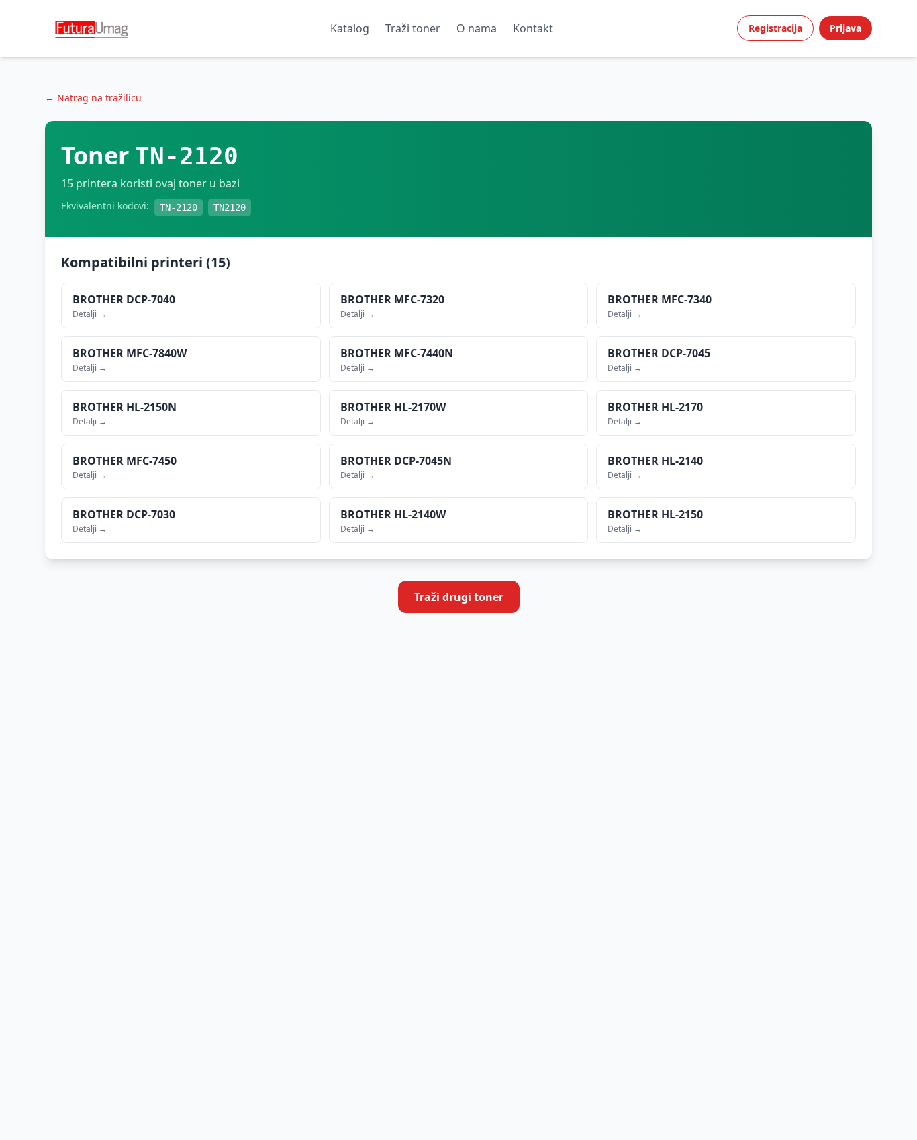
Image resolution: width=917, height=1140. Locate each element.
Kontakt (533, 28)
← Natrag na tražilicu (93, 97)
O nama (476, 28)
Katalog (349, 28)
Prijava (845, 27)
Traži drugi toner (458, 596)
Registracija (775, 27)
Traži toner (412, 28)
